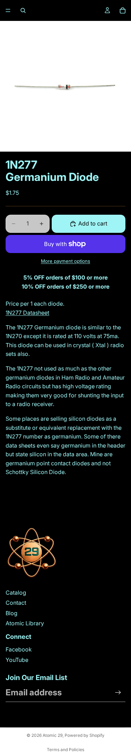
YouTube (17, 659)
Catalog (16, 592)
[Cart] (122, 10)
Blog (11, 613)
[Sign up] (118, 692)
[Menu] (8, 10)
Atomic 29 (53, 735)
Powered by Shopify (84, 735)
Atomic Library (25, 623)
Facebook (19, 649)
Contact (16, 602)
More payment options (65, 261)
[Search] (23, 10)
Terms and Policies (65, 749)
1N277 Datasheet (27, 312)
